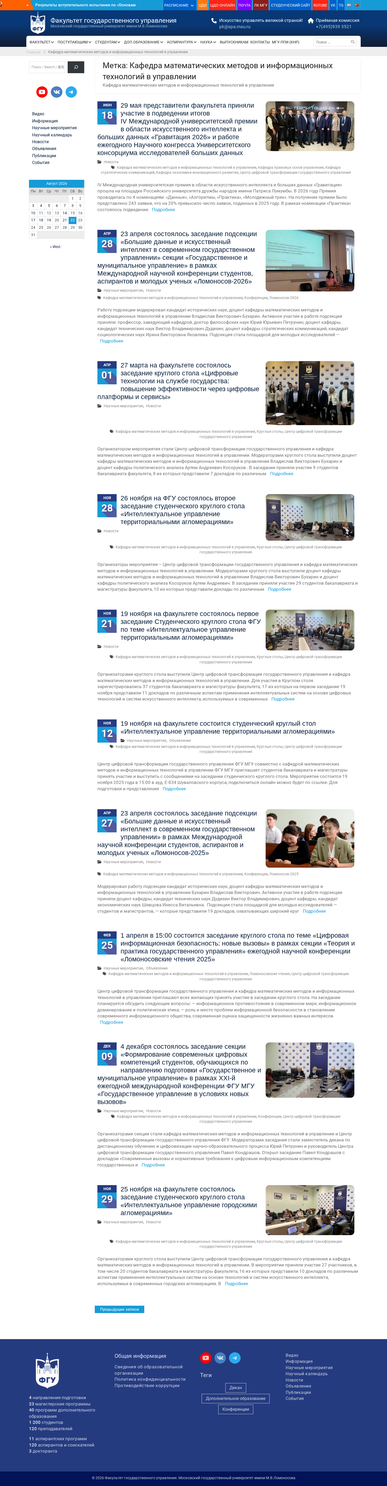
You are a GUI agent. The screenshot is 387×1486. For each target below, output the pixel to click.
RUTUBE (320, 5)
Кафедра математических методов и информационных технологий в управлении (186, 167)
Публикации (44, 155)
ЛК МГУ (260, 5)
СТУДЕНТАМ (106, 42)
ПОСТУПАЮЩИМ (73, 42)
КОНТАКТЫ (260, 42)
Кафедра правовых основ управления (291, 167)
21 (65, 220)
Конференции (256, 298)
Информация (45, 121)
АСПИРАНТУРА (180, 42)
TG (341, 5)
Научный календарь (52, 135)
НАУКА (206, 42)
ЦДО (203, 5)
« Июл (55, 247)
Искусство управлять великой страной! (261, 20)
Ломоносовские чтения (270, 974)
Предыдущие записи (119, 1309)
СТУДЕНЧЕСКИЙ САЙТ (290, 5)
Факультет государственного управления (114, 20)
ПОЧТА (245, 5)
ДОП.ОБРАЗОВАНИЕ (142, 42)
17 (33, 220)
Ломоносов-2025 (284, 874)
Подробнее (163, 209)
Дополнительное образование (235, 1398)
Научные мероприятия (123, 290)
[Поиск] (76, 67)
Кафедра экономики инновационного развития (197, 172)
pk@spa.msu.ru (234, 26)
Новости (111, 162)
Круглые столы (270, 431)
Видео (38, 114)
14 (65, 213)
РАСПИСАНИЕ (176, 5)
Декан (236, 1387)
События (40, 162)
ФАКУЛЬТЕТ (39, 42)
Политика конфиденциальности (150, 1379)
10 (33, 213)
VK (333, 5)
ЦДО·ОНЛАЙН (222, 5)
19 (49, 220)
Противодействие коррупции (147, 1385)
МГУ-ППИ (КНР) (285, 42)
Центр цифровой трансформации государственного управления (295, 172)
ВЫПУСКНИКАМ (234, 42)
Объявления (180, 740)
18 (41, 220)
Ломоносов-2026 (284, 298)
